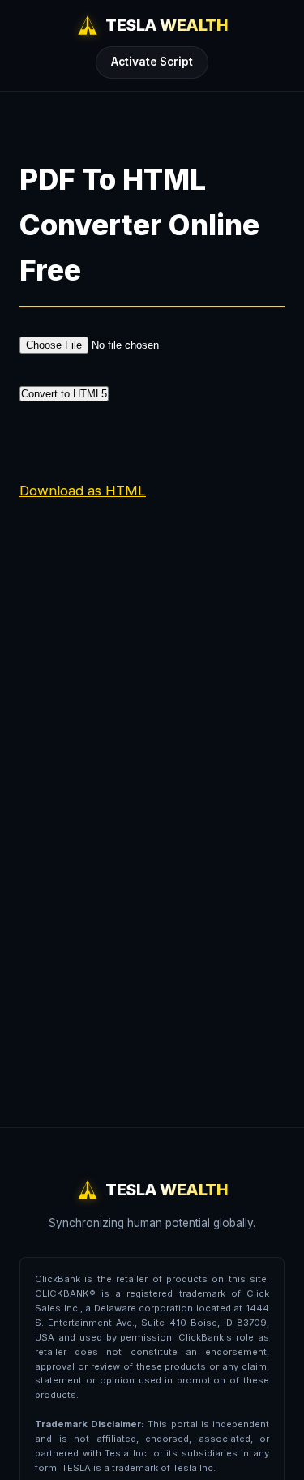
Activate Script (152, 61)
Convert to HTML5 (64, 394)
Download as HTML (82, 491)
